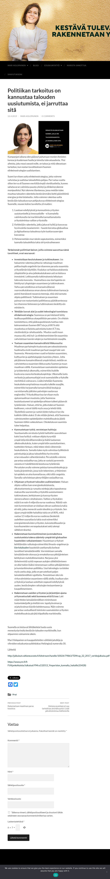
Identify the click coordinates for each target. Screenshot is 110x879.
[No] (106, 872)
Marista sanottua (76, 65)
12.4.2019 (12, 116)
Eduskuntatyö (52, 65)
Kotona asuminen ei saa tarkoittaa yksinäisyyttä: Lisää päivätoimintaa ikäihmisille (55, 707)
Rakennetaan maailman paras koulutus (21, 706)
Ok (55, 875)
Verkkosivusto (14, 798)
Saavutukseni (15, 74)
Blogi (36, 65)
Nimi (10, 771)
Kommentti (13, 740)
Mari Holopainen (17, 65)
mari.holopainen (29, 116)
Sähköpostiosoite (16, 785)
